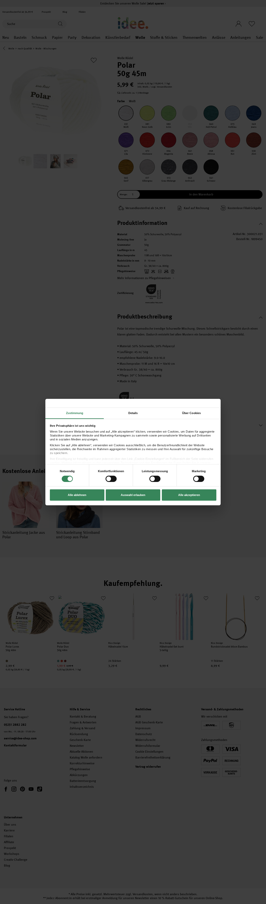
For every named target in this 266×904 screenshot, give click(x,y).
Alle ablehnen (77, 495)
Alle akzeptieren (189, 495)
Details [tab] (133, 412)
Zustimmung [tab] (74, 412)
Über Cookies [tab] (191, 412)
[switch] (111, 479)
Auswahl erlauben (133, 495)
